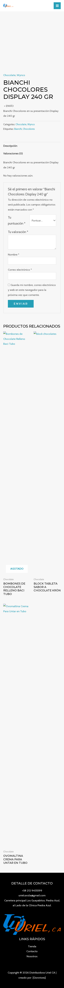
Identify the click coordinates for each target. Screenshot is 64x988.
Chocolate (9, 75)
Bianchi (18, 128)
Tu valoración (18, 232)
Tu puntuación (16, 220)
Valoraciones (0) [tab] (13, 153)
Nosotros (32, 956)
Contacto (32, 951)
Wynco (21, 75)
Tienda (32, 946)
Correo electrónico (20, 269)
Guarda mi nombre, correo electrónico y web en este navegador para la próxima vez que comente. (32, 289)
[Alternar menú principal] (57, 5)
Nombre (13, 254)
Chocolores (29, 128)
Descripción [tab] (10, 145)
